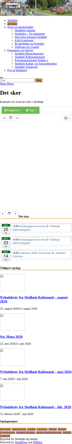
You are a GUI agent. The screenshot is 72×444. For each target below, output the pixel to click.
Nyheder (52, 429)
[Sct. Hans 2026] (12, 329)
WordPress (21, 442)
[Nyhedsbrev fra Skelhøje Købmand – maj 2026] (12, 364)
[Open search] (1, 77)
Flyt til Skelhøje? (17, 70)
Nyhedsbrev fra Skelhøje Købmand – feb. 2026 (35, 407)
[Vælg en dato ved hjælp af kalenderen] (11, 118)
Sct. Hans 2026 (11, 337)
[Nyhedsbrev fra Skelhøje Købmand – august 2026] (12, 290)
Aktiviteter (5, 429)
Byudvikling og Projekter (29, 43)
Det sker (12, 23)
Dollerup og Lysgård (27, 47)
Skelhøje (5, 7)
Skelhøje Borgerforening (29, 53)
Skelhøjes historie (25, 30)
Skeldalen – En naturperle (30, 33)
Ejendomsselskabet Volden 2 (31, 60)
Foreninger (42, 429)
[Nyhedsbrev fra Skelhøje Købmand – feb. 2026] (12, 399)
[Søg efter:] (17, 80)
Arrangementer (19, 429)
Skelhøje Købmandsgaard (30, 57)
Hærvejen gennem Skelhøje (31, 37)
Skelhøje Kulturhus (25, 432)
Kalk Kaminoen (24, 40)
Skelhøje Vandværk (26, 66)
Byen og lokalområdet (20, 27)
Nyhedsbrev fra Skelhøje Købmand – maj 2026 (36, 372)
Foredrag (31, 429)
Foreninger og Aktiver (20, 50)
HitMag (37, 442)
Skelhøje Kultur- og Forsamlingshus (36, 63)
